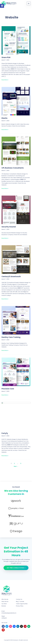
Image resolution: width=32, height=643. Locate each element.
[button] (2, 6)
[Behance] (14, 626)
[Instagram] (21, 626)
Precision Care (8, 389)
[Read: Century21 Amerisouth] (16, 259)
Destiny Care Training (11, 337)
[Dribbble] (10, 626)
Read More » (5, 80)
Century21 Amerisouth (11, 276)
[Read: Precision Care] (16, 371)
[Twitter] (6, 626)
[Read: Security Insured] (16, 210)
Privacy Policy (19, 606)
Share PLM (6, 57)
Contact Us (19, 599)
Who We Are (5, 599)
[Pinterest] (25, 626)
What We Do (5, 601)
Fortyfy (5, 433)
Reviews (4, 606)
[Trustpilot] (28, 626)
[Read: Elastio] (16, 101)
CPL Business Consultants (13, 168)
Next (16, 466)
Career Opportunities (21, 603)
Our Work (4, 603)
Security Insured (9, 227)
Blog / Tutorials (20, 601)
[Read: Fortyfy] (16, 416)
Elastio (4, 118)
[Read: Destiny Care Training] (16, 320)
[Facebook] (3, 626)
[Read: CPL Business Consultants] (16, 151)
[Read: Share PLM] (16, 40)
